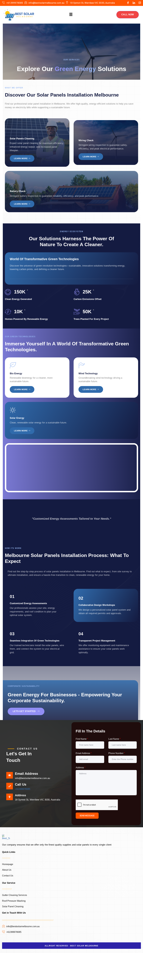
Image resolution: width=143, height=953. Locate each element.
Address (80, 767)
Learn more (21, 158)
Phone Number (116, 753)
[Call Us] (9, 786)
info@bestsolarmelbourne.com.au (32, 778)
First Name (82, 739)
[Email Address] (9, 775)
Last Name (114, 739)
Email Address (26, 773)
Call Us (20, 784)
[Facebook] (128, 3)
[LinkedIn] (134, 3)
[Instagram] (140, 3)
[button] (71, 15)
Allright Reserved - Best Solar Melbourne (71, 946)
